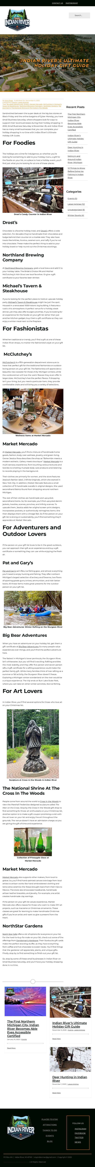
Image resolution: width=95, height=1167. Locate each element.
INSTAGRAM (80, 1129)
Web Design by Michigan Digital (16, 1162)
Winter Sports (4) (76, 215)
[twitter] (85, 3)
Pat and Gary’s (9, 571)
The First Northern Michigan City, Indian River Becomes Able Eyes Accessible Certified (23, 1029)
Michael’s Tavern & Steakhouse (22, 302)
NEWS (78, 1142)
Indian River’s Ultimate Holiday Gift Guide (76, 138)
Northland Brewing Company (31, 106)
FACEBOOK (80, 1133)
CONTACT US (57, 3)
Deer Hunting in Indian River (69, 1079)
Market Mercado (36, 104)
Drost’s (44, 231)
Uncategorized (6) (76, 210)
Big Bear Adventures (15, 104)
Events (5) (72, 198)
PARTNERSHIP (72, 3)
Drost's (26, 104)
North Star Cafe (10, 934)
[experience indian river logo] (17, 8)
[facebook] (81, 3)
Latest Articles (23, 102)
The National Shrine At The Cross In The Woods (29, 108)
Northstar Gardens (50, 106)
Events (14, 102)
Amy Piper (9, 100)
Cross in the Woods (49, 801)
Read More (11, 1048)
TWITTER (79, 1138)
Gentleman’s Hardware (27, 940)
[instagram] (88, 3)
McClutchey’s (48, 104)
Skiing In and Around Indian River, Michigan (75, 159)
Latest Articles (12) (76, 204)
